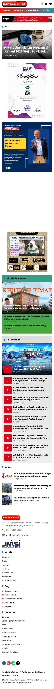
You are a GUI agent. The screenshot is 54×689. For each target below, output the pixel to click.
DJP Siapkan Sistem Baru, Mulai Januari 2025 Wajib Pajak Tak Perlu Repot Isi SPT (26, 50)
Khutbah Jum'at (9, 580)
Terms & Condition (10, 652)
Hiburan (5, 569)
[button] (41, 3)
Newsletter (6, 640)
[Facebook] (4, 663)
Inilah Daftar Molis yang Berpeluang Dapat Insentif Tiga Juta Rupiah (30, 446)
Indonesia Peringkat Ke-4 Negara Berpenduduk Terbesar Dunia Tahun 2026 (31, 437)
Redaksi (5, 648)
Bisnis (7, 44)
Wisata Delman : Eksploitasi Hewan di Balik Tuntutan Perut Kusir (31, 499)
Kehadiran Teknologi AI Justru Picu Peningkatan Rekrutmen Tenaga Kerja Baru (30, 379)
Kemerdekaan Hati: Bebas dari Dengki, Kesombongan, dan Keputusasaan (32, 474)
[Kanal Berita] (14, 3)
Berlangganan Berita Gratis (13, 621)
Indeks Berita (7, 628)
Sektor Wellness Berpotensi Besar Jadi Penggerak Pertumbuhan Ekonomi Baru (29, 417)
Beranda (5, 617)
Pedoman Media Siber (11, 644)
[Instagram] (9, 663)
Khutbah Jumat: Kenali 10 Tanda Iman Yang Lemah (25, 327)
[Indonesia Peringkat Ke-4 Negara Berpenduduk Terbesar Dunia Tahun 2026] (36, 19)
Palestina (9, 606)
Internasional (7, 573)
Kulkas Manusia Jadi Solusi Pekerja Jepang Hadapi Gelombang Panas (30, 408)
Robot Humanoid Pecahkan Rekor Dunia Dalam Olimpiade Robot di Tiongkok (29, 389)
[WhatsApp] (13, 663)
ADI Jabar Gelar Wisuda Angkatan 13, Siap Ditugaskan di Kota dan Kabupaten (30, 456)
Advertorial (6, 557)
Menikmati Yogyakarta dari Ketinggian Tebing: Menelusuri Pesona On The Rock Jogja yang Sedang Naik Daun (32, 487)
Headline (6, 565)
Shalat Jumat (10, 595)
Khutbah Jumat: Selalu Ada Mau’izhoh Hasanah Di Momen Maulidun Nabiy (26, 318)
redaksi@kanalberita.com (17, 535)
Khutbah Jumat (11, 591)
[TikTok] (18, 663)
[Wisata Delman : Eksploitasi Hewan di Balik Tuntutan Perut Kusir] (7, 500)
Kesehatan (6, 576)
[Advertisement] (27, 202)
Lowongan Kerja (9, 636)
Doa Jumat (9, 602)
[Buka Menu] (46, 3)
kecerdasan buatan (13, 599)
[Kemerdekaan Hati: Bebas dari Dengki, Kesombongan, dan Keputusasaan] (7, 476)
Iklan (4, 625)
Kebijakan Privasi (9, 632)
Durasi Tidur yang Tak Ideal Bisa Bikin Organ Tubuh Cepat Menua (31, 398)
